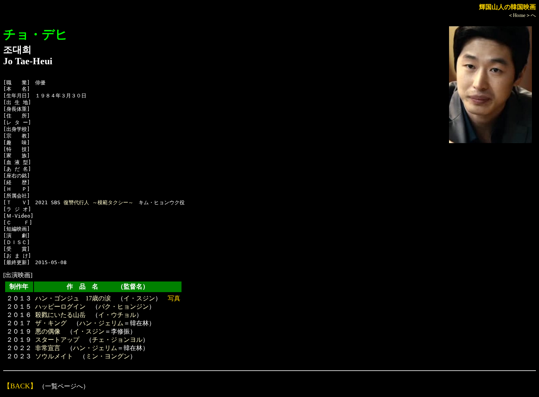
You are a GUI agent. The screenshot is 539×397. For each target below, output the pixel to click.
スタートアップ (57, 339)
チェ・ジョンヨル (117, 339)
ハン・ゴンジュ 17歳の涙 (73, 298)
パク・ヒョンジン (123, 306)
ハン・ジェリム (101, 323)
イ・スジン (139, 298)
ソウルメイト (54, 356)
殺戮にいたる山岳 (60, 314)
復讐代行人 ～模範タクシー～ (98, 202)
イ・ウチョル (117, 314)
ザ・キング (51, 323)
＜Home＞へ (522, 15)
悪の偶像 (47, 331)
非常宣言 (47, 348)
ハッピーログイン (60, 306)
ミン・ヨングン (108, 356)
